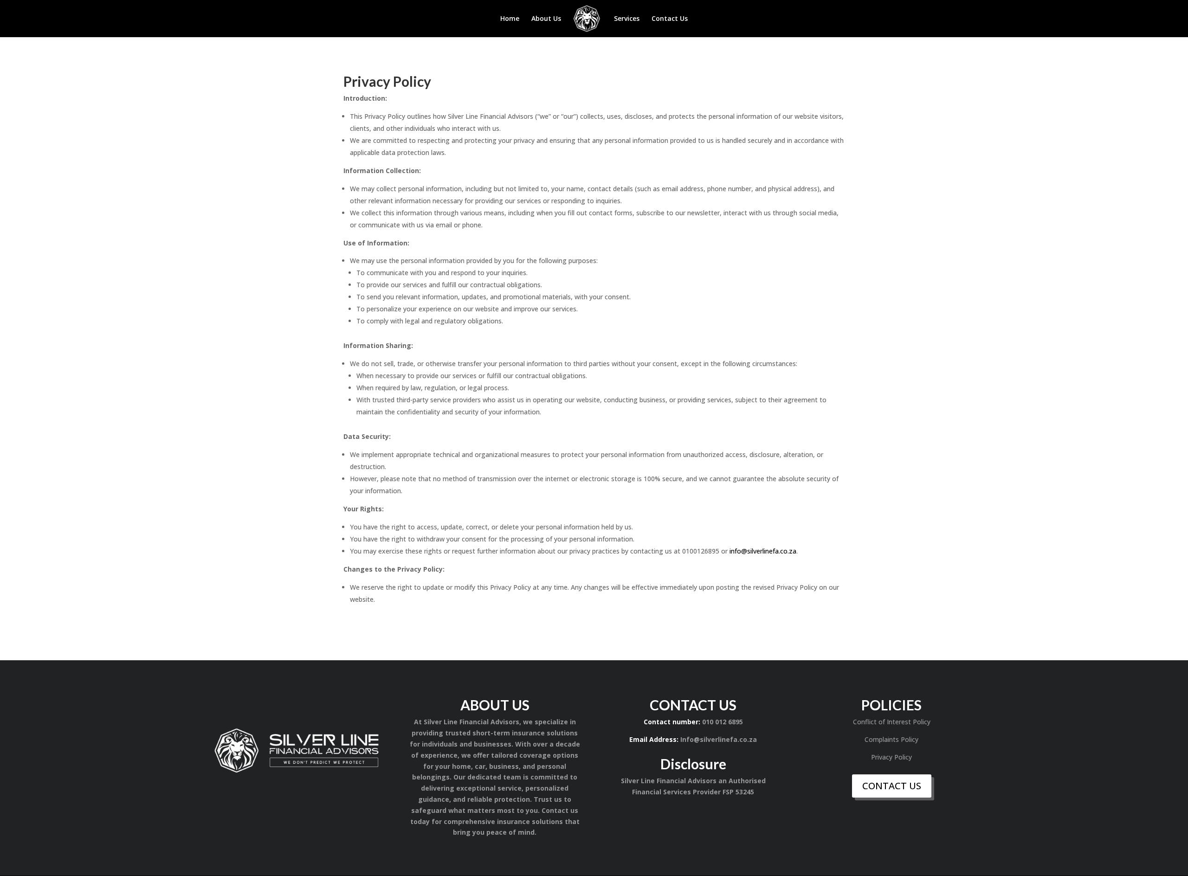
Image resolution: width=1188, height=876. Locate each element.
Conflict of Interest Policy (891, 721)
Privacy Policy (891, 757)
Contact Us (670, 19)
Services (626, 19)
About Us (546, 19)
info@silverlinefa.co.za (763, 551)
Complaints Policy (891, 739)
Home (509, 19)
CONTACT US (891, 785)
